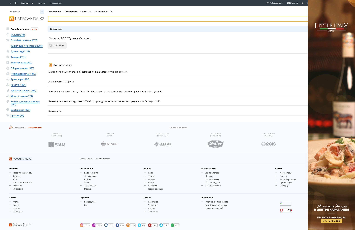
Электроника (90, 185)
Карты (278, 168)
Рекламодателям (56, 3)
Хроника (17, 176)
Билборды (284, 185)
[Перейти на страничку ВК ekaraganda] (302, 3)
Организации (286, 182)
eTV (15, 179)
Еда (86, 205)
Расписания (86, 11)
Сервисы (84, 197)
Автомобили (90, 176)
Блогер (209, 168)
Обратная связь (86, 159)
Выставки (152, 185)
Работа (87, 179)
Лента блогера (212, 172)
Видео (16, 205)
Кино (150, 172)
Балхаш (151, 208)
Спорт (151, 182)
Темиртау (152, 205)
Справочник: (54, 11)
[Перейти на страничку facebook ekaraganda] (307, 3)
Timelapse (18, 211)
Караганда (153, 201)
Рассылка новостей (22, 182)
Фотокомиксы (212, 179)
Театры (151, 176)
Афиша (147, 168)
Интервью (18, 189)
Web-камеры (285, 172)
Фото (15, 201)
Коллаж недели (213, 182)
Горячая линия (27, 3)
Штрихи (209, 176)
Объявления (70, 11)
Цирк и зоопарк (155, 189)
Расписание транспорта (217, 201)
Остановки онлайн (103, 11)
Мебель (87, 189)
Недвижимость (91, 172)
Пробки (283, 176)
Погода (147, 197)
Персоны (17, 185)
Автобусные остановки (216, 205)
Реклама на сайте (103, 159)
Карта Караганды (288, 179)
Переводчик (90, 201)
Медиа (12, 197)
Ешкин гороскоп (213, 185)
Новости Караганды (22, 172)
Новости (13, 168)
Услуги (87, 182)
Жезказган (153, 211)
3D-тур (16, 208)
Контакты (41, 3)
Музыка (151, 179)
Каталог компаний (214, 208)
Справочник (207, 197)
